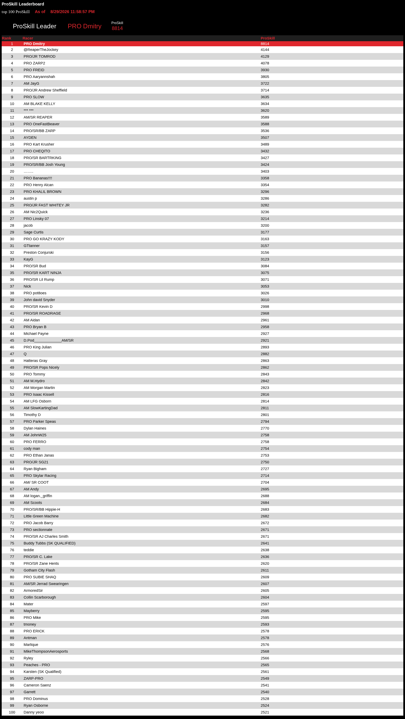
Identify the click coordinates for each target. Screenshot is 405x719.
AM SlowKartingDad (41, 408)
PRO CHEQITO (37, 151)
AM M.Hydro (34, 381)
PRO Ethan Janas (39, 455)
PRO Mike (32, 617)
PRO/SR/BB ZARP (39, 131)
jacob (28, 225)
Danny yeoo (34, 712)
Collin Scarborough (40, 597)
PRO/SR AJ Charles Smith (46, 536)
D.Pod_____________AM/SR (49, 340)
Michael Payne (36, 334)
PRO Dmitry (34, 44)
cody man (32, 448)
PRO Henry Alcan (38, 185)
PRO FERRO (35, 442)
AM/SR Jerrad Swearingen (46, 584)
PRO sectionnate (38, 530)
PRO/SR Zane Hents (41, 563)
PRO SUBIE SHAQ (40, 577)
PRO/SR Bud (35, 266)
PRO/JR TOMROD (39, 56)
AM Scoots (33, 503)
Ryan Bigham (35, 469)
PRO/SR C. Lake (38, 557)
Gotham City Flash (39, 570)
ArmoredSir (33, 590)
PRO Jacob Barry (38, 523)
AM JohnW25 (35, 435)
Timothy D (32, 415)
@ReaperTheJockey (41, 50)
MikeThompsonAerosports (46, 651)
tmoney (30, 624)
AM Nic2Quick (36, 212)
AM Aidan (32, 320)
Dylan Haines (35, 428)
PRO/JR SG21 (36, 462)
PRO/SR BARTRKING (42, 158)
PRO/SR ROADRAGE (42, 313)
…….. (28, 171)
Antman (30, 638)
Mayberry (31, 611)
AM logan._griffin (38, 496)
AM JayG (31, 83)
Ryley (28, 658)
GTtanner (32, 246)
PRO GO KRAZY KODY (44, 239)
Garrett (29, 692)
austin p (30, 198)
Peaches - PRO (37, 665)
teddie (29, 550)
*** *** (29, 110)
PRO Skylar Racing (40, 475)
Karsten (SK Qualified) (42, 672)
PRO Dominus (36, 699)
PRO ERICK (34, 631)
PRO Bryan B (35, 327)
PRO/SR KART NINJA (42, 273)
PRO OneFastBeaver (41, 124)
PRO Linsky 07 (36, 219)
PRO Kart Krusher (39, 144)
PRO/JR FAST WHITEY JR (47, 205)
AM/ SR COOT (36, 482)
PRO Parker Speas (40, 421)
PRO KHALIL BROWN (42, 192)
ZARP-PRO (33, 678)
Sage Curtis (33, 232)
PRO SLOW (34, 97)
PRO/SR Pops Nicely (41, 367)
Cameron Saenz (37, 685)
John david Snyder (39, 300)
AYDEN (30, 137)
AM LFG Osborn (37, 401)
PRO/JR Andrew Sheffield (45, 90)
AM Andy (31, 489)
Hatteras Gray (35, 361)
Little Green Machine (41, 516)
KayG (28, 259)
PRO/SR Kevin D (38, 306)
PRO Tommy (34, 374)
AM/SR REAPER (38, 117)
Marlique (31, 645)
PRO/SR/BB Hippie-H (42, 509)
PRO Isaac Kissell (39, 394)
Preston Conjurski (39, 252)
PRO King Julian (37, 347)
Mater (28, 604)
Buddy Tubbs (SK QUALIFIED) (50, 543)
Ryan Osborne (36, 705)
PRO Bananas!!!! (38, 178)
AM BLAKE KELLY (39, 104)
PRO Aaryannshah (39, 77)
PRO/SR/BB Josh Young (44, 164)
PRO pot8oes (35, 293)
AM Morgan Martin (39, 388)
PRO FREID (34, 70)
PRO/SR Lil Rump (39, 279)
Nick (27, 286)
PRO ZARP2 (34, 63)
